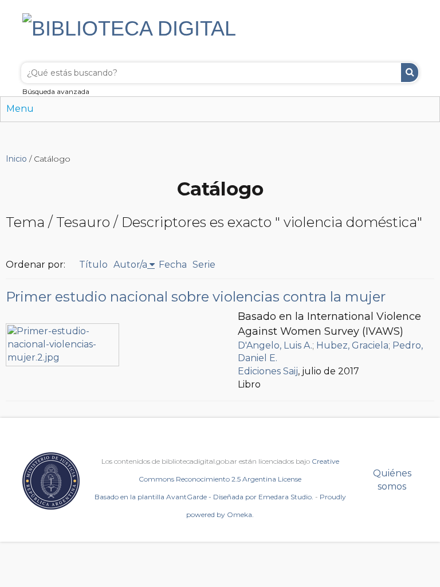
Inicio (16, 159)
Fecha (173, 264)
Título (93, 264)
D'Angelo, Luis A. (275, 345)
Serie (203, 264)
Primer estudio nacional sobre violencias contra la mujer (196, 296)
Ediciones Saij (268, 371)
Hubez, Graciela (352, 345)
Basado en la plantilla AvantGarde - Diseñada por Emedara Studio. (204, 496)
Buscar (409, 72)
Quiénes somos (392, 480)
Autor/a (130, 264)
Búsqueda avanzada (55, 91)
